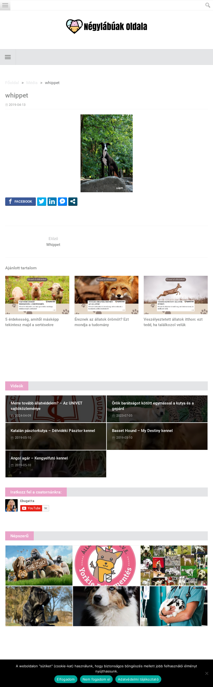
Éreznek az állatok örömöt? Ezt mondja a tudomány (102, 322)
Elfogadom (66, 679)
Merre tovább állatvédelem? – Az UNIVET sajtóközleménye (46, 406)
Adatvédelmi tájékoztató (138, 679)
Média (32, 82)
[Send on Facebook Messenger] (62, 201)
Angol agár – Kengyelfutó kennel (39, 458)
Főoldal (12, 82)
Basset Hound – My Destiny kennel (142, 430)
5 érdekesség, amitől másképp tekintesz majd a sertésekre (32, 322)
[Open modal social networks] (72, 201)
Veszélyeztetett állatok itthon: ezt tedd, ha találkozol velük (173, 322)
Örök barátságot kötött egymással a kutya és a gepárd (153, 406)
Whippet (53, 244)
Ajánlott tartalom (21, 267)
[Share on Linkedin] (52, 201)
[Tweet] (41, 201)
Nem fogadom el (96, 679)
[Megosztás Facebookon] (20, 201)
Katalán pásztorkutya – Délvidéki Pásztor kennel (53, 430)
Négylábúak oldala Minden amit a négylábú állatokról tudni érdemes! (106, 27)
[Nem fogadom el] (206, 673)
